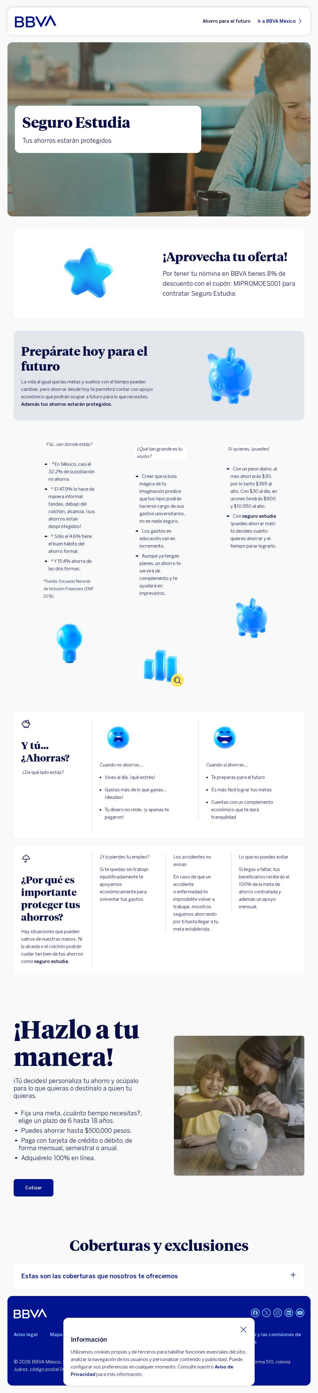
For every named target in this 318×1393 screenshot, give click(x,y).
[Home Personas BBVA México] (35, 21)
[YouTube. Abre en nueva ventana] (300, 1313)
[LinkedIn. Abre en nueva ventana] (288, 1313)
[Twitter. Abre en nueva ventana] (266, 1313)
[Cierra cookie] (243, 1329)
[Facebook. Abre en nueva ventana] (255, 1313)
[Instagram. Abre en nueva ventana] (277, 1313)
